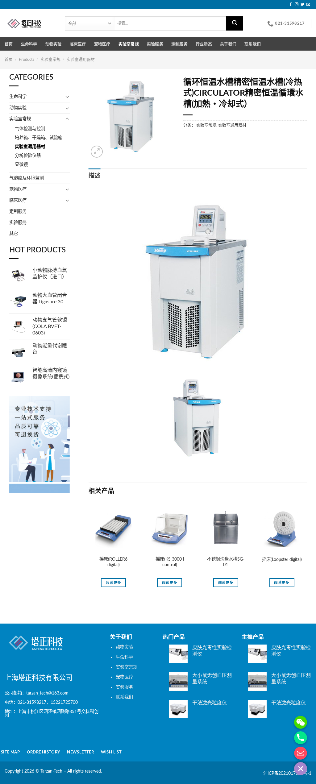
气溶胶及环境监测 (26, 178)
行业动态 (204, 44)
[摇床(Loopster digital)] (282, 529)
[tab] (95, 176)
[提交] (234, 23)
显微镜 (21, 164)
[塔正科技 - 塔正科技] (30, 23)
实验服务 (155, 44)
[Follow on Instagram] (296, 4)
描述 (95, 176)
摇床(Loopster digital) (282, 559)
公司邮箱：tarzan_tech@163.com (37, 693)
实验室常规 (128, 44)
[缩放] (97, 152)
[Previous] (89, 552)
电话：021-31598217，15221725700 (41, 702)
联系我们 (252, 44)
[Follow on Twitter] (302, 4)
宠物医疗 (102, 44)
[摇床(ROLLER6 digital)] (113, 529)
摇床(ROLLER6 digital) (113, 562)
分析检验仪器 (28, 155)
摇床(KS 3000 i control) (170, 562)
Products (27, 59)
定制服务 (179, 44)
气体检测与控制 (30, 129)
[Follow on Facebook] (291, 4)
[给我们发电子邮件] (308, 4)
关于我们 (228, 44)
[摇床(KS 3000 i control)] (169, 529)
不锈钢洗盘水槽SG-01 (225, 562)
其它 (13, 233)
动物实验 (53, 44)
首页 (9, 44)
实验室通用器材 (81, 59)
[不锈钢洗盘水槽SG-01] (225, 529)
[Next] (306, 552)
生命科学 (29, 44)
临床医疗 (78, 44)
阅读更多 (113, 582)
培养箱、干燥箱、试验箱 (38, 137)
